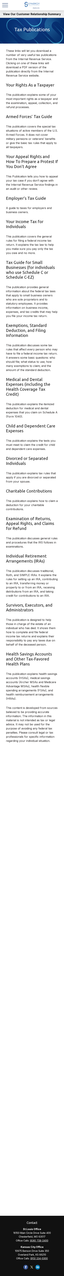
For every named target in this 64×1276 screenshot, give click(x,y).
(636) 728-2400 (39, 1240)
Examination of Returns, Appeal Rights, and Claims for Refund (30, 523)
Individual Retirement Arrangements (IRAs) (26, 558)
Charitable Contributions (29, 491)
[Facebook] (25, 1267)
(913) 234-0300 (39, 1258)
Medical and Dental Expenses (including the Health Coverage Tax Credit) (28, 387)
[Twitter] (31, 1267)
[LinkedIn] (37, 1267)
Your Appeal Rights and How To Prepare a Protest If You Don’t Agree (32, 161)
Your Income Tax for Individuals (24, 224)
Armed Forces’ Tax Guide (29, 116)
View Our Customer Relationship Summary (32, 14)
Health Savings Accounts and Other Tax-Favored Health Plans (29, 659)
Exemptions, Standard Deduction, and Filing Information (26, 330)
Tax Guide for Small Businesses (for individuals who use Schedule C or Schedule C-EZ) (30, 270)
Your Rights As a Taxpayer (30, 85)
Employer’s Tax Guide (26, 198)
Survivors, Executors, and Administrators (29, 607)
